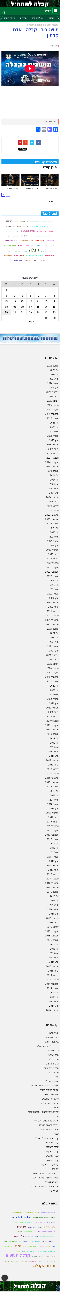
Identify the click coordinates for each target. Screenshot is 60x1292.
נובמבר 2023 (52, 510)
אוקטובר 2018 (52, 777)
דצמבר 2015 (53, 926)
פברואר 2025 (52, 444)
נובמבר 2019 (52, 720)
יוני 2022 (54, 584)
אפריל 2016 (53, 909)
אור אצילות (38, 1222)
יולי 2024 (54, 475)
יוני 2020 (54, 690)
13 (22, 301)
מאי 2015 (54, 953)
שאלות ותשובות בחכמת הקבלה (45, 1177)
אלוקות (22, 221)
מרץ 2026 (54, 387)
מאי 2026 (54, 378)
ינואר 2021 (53, 659)
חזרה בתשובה (28, 231)
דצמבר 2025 (53, 400)
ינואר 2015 (53, 970)
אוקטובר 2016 (52, 883)
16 (54, 307)
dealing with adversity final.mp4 (41, 221)
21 (14, 307)
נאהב (53, 1246)
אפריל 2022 (53, 593)
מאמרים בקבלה (52, 1081)
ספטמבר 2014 (52, 983)
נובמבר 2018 (52, 773)
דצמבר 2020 (53, 663)
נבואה (38, 246)
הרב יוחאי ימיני (9, 226)
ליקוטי (8, 236)
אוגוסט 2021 (53, 628)
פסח (57, 1116)
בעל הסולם (49, 1226)
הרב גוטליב (54, 1059)
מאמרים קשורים (46, 162)
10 (46, 301)
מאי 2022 (54, 589)
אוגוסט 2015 (53, 939)
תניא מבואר (27, 261)
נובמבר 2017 (52, 826)
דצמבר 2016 (53, 874)
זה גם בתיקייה (42, 231)
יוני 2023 (54, 532)
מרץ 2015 (54, 961)
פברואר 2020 (52, 707)
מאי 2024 (54, 484)
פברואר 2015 (52, 966)
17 (46, 307)
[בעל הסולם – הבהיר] (30, 180)
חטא (17, 231)
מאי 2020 (54, 694)
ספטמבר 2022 (52, 571)
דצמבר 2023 (53, 505)
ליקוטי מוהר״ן (39, 241)
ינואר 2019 (53, 764)
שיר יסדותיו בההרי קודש (34, 256)
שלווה (16, 256)
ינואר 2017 (53, 869)
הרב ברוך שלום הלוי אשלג (46, 1232)
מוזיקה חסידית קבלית (49, 1089)
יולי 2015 (54, 944)
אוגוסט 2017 (53, 839)
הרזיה (51, 231)
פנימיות (43, 251)
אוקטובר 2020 (52, 672)
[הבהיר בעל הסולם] (10, 180)
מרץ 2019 (54, 755)
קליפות (17, 251)
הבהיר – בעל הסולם (52, 189)
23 (54, 312)
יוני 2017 (54, 847)
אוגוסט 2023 (53, 523)
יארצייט (32, 236)
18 (38, 307)
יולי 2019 (54, 738)
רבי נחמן (55, 1168)
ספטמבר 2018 (52, 782)
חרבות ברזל (53, 1072)
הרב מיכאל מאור (51, 1068)
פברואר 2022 (52, 602)
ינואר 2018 (53, 817)
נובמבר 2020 (52, 668)
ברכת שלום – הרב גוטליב (48, 1046)
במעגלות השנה (52, 1041)
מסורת (44, 246)
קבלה (51, 18)
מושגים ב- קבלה (51, 1094)
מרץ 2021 (54, 650)
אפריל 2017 (53, 856)
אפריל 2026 (53, 383)
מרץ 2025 (54, 440)
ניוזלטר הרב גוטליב (50, 1098)
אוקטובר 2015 (52, 931)
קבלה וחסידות (52, 1142)
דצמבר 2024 (53, 453)
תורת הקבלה (44, 1265)
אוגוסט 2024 (53, 470)
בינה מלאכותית (52, 1037)
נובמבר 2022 (52, 562)
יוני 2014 (54, 996)
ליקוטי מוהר (50, 241)
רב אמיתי (10, 251)
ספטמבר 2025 (52, 413)
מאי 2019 (54, 747)
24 (45, 312)
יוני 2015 (54, 948)
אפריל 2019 (53, 751)
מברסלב (51, 246)
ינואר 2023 (53, 554)
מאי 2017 (54, 852)
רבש (40, 1261)
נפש (27, 246)
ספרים (56, 1107)
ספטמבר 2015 (52, 935)
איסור (21, 1222)
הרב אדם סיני (22, 226)
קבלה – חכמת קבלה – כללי (47, 1138)
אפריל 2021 (53, 646)
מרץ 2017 (54, 861)
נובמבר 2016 (52, 878)
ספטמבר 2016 (52, 887)
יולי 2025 (54, 422)
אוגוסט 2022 (53, 576)
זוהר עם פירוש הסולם (47, 1237)
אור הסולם (54, 1032)
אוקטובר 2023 (52, 514)
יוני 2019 (54, 742)
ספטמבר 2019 (52, 729)
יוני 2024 (54, 479)
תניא (35, 260)
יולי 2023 (54, 527)
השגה (20, 1232)
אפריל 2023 (53, 541)
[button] (4, 11)
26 (30, 312)
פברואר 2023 (52, 549)
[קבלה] (30, 3)
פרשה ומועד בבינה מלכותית (46, 1120)
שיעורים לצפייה (52, 1181)
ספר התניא (8, 1246)
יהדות (24, 235)
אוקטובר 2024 (52, 462)
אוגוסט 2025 (53, 418)
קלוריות (24, 251)
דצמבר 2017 (53, 821)
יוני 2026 (54, 374)
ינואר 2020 (53, 712)
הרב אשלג (32, 1227)
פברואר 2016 (52, 918)
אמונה (16, 221)
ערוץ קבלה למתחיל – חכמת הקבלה (43, 1111)
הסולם (40, 1227)
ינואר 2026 (53, 396)
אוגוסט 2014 (53, 988)
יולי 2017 (54, 843)
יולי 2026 (54, 370)
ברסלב (52, 226)
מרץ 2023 (54, 545)
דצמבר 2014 (53, 975)
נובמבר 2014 (52, 979)
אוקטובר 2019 (52, 725)
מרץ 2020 (54, 703)
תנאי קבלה (54, 1190)
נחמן (42, 1246)
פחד (49, 251)
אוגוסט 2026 (53, 365)
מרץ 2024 (54, 492)
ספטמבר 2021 (52, 624)
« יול (31, 322)
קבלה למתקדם (52, 1146)
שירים (22, 256)
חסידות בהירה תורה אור (44, 236)
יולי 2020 (54, 685)
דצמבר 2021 (53, 611)
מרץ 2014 (54, 1005)
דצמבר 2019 (53, 716)
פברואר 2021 (52, 655)
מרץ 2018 (54, 808)
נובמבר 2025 (52, 405)
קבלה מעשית (17, 1255)
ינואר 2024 (53, 501)
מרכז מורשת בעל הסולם (12, 1241)
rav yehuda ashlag (21, 1217)
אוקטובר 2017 (52, 830)
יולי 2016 (54, 896)
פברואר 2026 (52, 391)
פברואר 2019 (52, 760)
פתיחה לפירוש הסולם (49, 1129)
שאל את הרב (37, 18)
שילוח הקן (32, 1261)
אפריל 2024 (53, 488)
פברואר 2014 (52, 1010)
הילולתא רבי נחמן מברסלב (39, 226)
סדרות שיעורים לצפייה (49, 1103)
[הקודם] (8, 195)
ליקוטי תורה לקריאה (26, 241)
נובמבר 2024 (52, 457)
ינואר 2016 (53, 922)
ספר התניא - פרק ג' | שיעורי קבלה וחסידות (41, 1251)
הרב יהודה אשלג (30, 1232)
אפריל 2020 (53, 698)
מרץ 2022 (54, 598)
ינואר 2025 (53, 448)
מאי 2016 (54, 904)
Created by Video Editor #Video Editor (25, 1213)
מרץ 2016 (54, 913)
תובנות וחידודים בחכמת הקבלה (45, 1186)
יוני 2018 (54, 795)
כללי (57, 1076)
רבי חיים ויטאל (50, 256)
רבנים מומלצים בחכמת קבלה (46, 1173)
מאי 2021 (54, 641)
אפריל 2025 (53, 435)
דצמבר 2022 (53, 558)
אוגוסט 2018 (53, 786)
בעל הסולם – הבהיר (32, 189)
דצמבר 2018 (53, 769)
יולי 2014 (54, 992)
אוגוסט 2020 (53, 681)
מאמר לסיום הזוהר (11, 241)
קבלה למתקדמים (51, 1151)
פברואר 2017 (52, 865)
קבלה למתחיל (50, 1256)
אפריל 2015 (53, 957)
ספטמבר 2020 (52, 676)
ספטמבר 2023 (52, 519)
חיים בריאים (10, 231)
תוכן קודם (50, 167)
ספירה (21, 245)
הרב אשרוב (53, 1054)
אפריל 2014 (53, 1001)
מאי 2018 (54, 799)
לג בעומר (16, 236)
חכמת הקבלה (9, 18)
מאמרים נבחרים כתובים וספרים (45, 1085)
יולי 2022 (54, 580)
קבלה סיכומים (52, 1160)
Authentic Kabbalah (48, 1213)
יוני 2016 (54, 900)
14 (14, 301)
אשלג (9, 221)
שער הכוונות (8, 256)
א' (27, 221)
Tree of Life (51, 1222)
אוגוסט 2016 (53, 891)
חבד (36, 1237)
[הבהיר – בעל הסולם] (49, 180)
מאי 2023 (54, 536)
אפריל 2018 (53, 804)
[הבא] (3, 195)
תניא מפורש (18, 261)
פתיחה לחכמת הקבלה (49, 1125)
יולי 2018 (54, 790)
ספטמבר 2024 (52, 466)
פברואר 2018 (52, 812)
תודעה (42, 261)
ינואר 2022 (53, 606)
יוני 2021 (54, 637)
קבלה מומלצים (52, 1155)
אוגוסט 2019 (53, 733)
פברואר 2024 (52, 497)
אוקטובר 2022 (52, 567)
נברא (32, 246)
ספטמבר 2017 (52, 834)
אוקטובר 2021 (52, 619)
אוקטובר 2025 (52, 409)
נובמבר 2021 (52, 615)
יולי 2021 (54, 633)
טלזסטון (30, 1237)
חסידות (23, 18)
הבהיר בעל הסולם (13, 189)
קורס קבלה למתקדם (50, 1164)
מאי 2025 (54, 431)
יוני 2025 (54, 427)
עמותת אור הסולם (10, 246)
